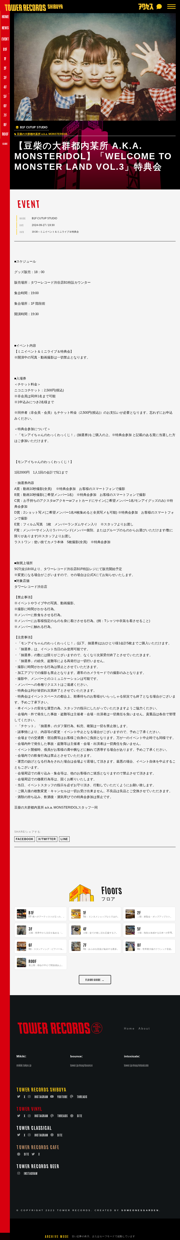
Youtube (62, 1097)
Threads (82, 1097)
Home (129, 1028)
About (144, 1028)
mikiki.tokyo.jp (23, 1065)
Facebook (24, 839)
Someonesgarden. (141, 1210)
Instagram (41, 1097)
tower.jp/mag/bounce (81, 1065)
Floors (111, 890)
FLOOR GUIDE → (94, 979)
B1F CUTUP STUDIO (33, 127)
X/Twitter (47, 839)
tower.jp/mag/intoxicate (136, 1065)
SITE (79, 1116)
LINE (64, 839)
